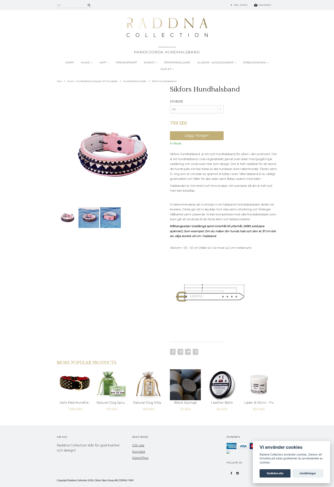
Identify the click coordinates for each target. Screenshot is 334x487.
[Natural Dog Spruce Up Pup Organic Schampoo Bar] (111, 384)
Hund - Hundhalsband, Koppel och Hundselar (92, 81)
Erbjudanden (255, 62)
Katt (103, 62)
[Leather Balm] (222, 384)
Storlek (176, 101)
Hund (86, 62)
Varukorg (264, 4)
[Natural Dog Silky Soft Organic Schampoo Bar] (148, 384)
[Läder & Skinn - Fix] (258, 384)
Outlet (166, 69)
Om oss (138, 445)
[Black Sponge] (185, 384)
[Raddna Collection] (167, 33)
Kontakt (138, 452)
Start (69, 62)
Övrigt (149, 62)
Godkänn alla (275, 473)
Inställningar (308, 473)
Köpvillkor (140, 458)
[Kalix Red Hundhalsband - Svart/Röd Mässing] (75, 384)
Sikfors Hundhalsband (164, 81)
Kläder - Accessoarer (215, 62)
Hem (59, 81)
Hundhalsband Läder (135, 81)
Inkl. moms (240, 4)
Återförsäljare (177, 62)
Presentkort (126, 62)
